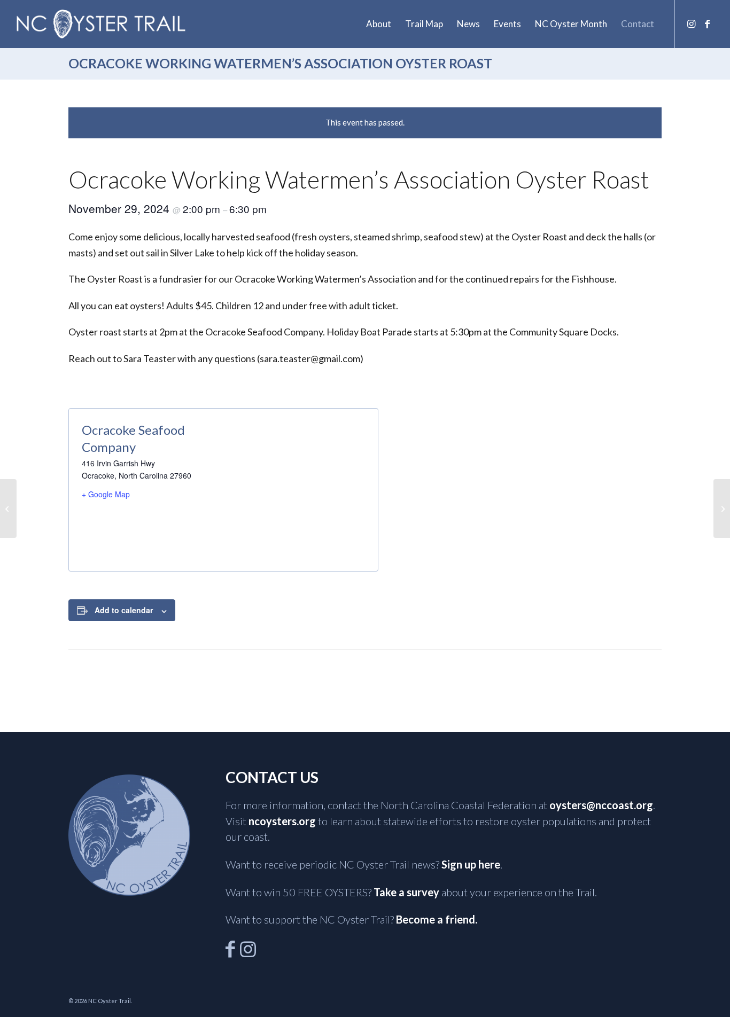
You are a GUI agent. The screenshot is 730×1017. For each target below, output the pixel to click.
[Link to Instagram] (692, 23)
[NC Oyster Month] (8, 508)
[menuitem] (378, 24)
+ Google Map (106, 494)
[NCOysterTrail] (101, 24)
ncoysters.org (282, 821)
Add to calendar (124, 610)
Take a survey (406, 892)
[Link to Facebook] (708, 23)
